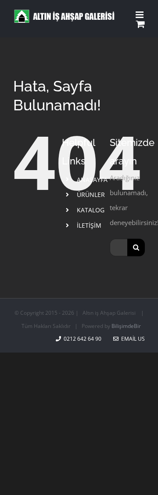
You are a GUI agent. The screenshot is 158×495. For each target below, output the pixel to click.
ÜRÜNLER (91, 194)
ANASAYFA (92, 179)
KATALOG (90, 210)
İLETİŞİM (89, 225)
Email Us (131, 338)
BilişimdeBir (126, 326)
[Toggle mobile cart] (140, 24)
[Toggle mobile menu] (140, 14)
